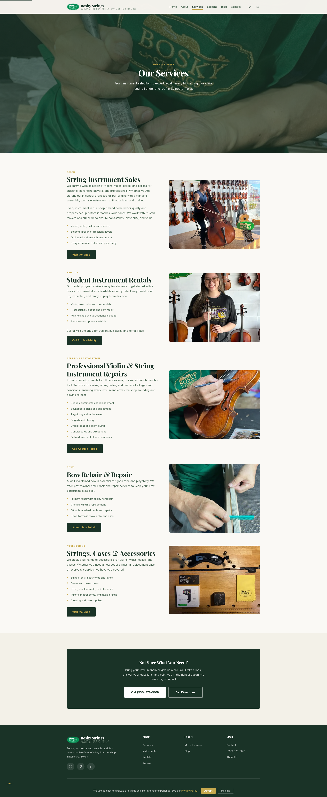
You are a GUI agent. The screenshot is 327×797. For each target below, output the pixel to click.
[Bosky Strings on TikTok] (91, 766)
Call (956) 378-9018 (145, 692)
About (184, 6)
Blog (224, 6)
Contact (236, 6)
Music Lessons (193, 745)
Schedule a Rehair (84, 527)
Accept (208, 790)
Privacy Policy (189, 790)
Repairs (147, 763)
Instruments (149, 751)
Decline (225, 790)
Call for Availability (84, 340)
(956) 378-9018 (236, 751)
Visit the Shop (81, 254)
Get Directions (185, 692)
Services (197, 6)
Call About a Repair (84, 448)
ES (257, 6)
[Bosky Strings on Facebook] (80, 766)
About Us (232, 757)
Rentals (147, 757)
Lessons (212, 6)
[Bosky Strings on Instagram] (70, 766)
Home (173, 6)
